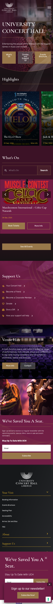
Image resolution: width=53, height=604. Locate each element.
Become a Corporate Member (19, 298)
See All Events (26, 247)
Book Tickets (13, 226)
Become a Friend (13, 292)
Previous (5, 194)
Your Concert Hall (14, 286)
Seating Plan (7, 511)
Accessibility (7, 516)
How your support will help (18, 315)
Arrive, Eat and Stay (10, 521)
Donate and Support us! (25, 58)
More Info (34, 143)
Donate (9, 304)
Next (47, 194)
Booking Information (10, 500)
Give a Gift (11, 310)
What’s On (9, 56)
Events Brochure (43, 56)
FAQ (3, 527)
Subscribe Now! (28, 595)
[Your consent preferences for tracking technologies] (48, 599)
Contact (27, 366)
